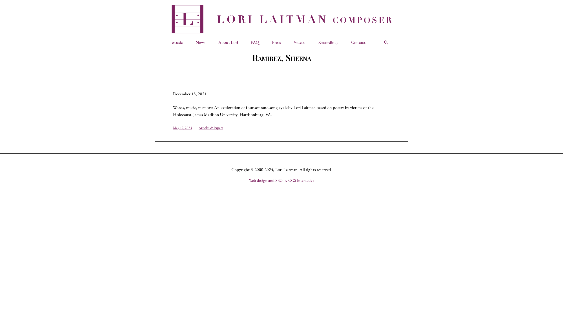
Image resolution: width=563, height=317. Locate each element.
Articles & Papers (211, 127)
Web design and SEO (266, 180)
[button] (179, 42)
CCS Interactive (301, 180)
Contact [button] (358, 42)
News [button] (200, 42)
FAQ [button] (254, 42)
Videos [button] (299, 42)
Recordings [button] (328, 42)
